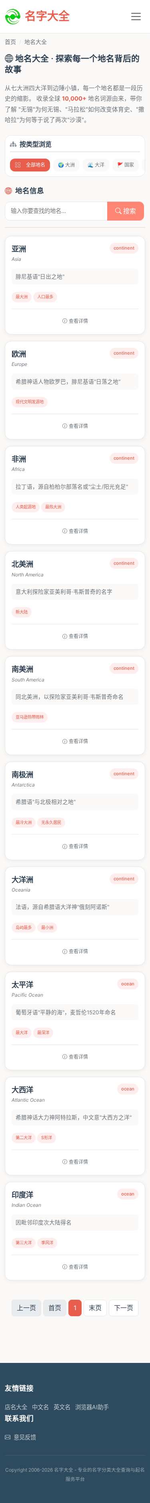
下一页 (123, 1308)
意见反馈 (25, 1437)
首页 (10, 41)
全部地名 (35, 165)
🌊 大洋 (96, 165)
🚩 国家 (125, 165)
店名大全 (16, 1407)
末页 (95, 1308)
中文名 (40, 1407)
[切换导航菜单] (136, 16)
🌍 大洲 (66, 165)
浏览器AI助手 (92, 1407)
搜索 (129, 211)
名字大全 (47, 16)
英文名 (62, 1407)
